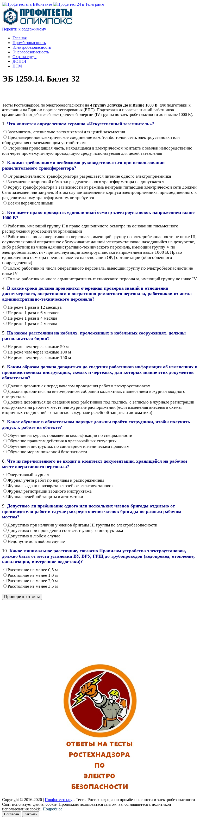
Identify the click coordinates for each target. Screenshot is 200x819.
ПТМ (17, 66)
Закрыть (30, 814)
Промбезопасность (29, 42)
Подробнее (52, 809)
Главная (19, 38)
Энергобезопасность (30, 52)
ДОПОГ (19, 61)
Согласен (11, 814)
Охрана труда (24, 56)
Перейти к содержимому (24, 29)
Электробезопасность (31, 47)
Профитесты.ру (58, 799)
